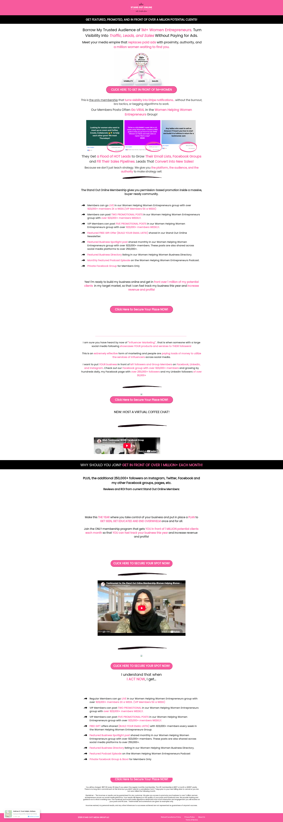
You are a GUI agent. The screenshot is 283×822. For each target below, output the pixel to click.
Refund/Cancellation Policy (171, 817)
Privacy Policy (190, 817)
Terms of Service (192, 820)
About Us (201, 817)
